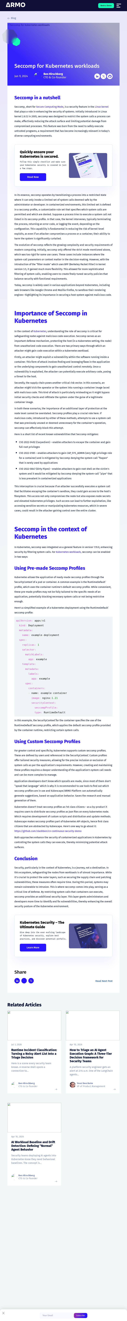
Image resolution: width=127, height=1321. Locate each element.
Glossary (57, 1246)
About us (12, 1237)
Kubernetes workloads (68, 551)
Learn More (33, 947)
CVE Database (60, 1252)
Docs (29, 1258)
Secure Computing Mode (50, 106)
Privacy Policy (90, 1303)
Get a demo (33, 1240)
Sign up (31, 1246)
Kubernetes (39, 331)
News (10, 1249)
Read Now (33, 177)
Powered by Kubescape (33, 1267)
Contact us (13, 1255)
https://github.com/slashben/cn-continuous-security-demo (47, 831)
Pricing (31, 1252)
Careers (11, 1243)
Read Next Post (104, 981)
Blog (13, 18)
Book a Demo (106, 5)
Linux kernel (102, 106)
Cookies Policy (109, 1303)
